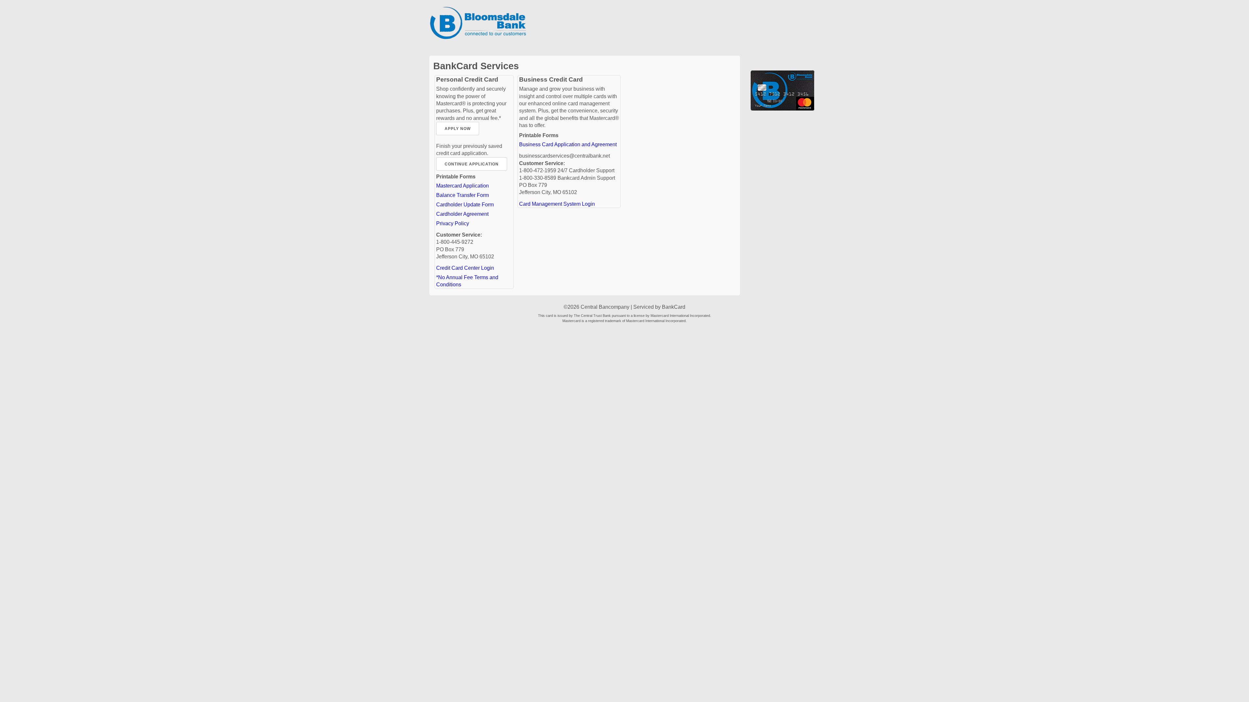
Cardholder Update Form (465, 204)
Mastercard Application (462, 185)
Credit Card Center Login (465, 268)
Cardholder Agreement (462, 214)
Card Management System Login (557, 204)
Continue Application (472, 164)
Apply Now (458, 128)
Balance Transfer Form (462, 195)
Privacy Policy (452, 223)
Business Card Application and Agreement (568, 144)
